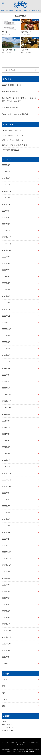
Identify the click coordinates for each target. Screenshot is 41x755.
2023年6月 (6, 277)
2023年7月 (6, 270)
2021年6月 (6, 434)
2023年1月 (6, 309)
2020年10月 (6, 486)
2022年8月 (6, 342)
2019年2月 (6, 618)
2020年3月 (6, 532)
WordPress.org (7, 730)
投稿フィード (7, 724)
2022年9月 (6, 336)
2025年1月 (6, 185)
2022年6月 (6, 355)
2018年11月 (6, 637)
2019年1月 (6, 624)
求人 (23, 744)
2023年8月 (6, 263)
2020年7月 (6, 506)
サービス (18, 10)
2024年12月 (6, 191)
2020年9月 (6, 493)
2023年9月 (6, 257)
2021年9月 (6, 414)
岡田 (4, 693)
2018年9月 (6, 650)
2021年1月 (6, 467)
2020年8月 (6, 499)
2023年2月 (6, 303)
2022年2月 (6, 381)
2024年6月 (6, 211)
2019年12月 (6, 552)
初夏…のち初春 (8, 140)
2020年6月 (6, 513)
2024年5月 (6, 217)
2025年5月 (6, 178)
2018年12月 (6, 631)
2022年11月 (6, 322)
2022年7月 (6, 349)
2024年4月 (6, 224)
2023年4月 (6, 290)
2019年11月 (6, 559)
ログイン (5, 721)
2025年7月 (6, 172)
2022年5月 (6, 362)
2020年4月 (6, 526)
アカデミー (27, 10)
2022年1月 (6, 388)
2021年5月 (6, 441)
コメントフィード (8, 727)
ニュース (5, 680)
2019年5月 (6, 598)
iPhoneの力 (6, 150)
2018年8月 (6, 657)
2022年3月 (6, 375)
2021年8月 (6, 421)
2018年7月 (6, 663)
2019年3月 (6, 611)
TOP (2, 10)
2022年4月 (6, 368)
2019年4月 (6, 605)
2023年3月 (6, 296)
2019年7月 (6, 585)
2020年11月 (6, 480)
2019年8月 (6, 578)
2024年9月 (6, 198)
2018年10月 (6, 644)
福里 (4, 706)
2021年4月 (6, 447)
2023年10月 (6, 250)
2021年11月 (6, 401)
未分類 (4, 699)
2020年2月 (6, 539)
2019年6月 (6, 591)
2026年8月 (6, 165)
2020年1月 (6, 545)
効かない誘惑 (7, 130)
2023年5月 (6, 283)
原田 (4, 686)
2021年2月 (6, 460)
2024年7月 (6, 204)
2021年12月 (6, 395)
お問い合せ (35, 10)
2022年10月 (6, 329)
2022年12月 (6, 316)
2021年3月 (6, 454)
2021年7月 (6, 427)
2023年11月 (6, 244)
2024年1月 (6, 231)
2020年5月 (6, 519)
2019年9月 (6, 572)
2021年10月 (6, 408)
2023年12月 (6, 237)
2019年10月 (6, 565)
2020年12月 (6, 473)
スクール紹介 (10, 10)
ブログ (18, 744)
